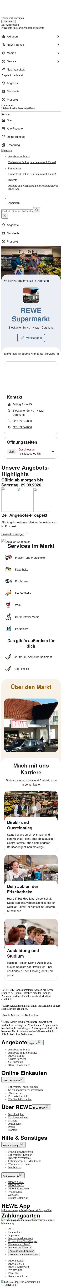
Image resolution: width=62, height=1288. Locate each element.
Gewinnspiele (15, 1061)
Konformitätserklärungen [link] (22, 1251)
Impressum (14, 1235)
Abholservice (15, 1093)
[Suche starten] (36, 210)
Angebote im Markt (19, 1049)
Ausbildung (14, 1123)
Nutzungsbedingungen (20, 1238)
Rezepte (33, 184)
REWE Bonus (16, 1055)
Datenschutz (15, 1232)
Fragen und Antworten (20, 1151)
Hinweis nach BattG (19, 1244)
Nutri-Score (14, 1167)
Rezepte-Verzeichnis (19, 1157)
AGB (11, 1228)
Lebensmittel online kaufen (23, 1086)
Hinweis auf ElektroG (20, 1247)
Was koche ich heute (19, 1164)
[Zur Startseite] (13, 6)
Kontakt (12, 1129)
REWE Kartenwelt (18, 1188)
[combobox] (17, 211)
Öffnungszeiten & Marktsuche (24, 1161)
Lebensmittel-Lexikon (20, 1154)
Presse (11, 1126)
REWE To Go (16, 1185)
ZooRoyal (13, 1194)
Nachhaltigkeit (16, 1114)
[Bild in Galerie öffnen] (31, 725)
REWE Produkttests (19, 1065)
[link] (34, 159)
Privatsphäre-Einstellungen (22, 1241)
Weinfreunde (15, 1191)
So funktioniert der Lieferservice (25, 1089)
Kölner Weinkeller (18, 1197)
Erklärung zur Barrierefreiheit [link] (24, 1254)
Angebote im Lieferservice (22, 1052)
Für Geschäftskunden (20, 1099)
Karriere (12, 1120)
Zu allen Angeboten (18, 542)
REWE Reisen (16, 1182)
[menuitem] (31, 36)
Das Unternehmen (18, 1117)
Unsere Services (17, 1058)
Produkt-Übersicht (18, 1096)
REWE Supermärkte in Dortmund (28, 281)
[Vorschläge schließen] (4, 216)
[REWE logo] (6, 150)
